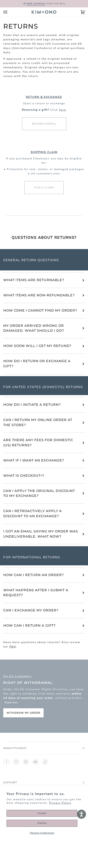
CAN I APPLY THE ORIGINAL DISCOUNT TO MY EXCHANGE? (39, 493)
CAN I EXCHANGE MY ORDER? (31, 610)
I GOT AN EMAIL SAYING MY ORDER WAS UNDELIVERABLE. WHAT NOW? (40, 533)
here (62, 109)
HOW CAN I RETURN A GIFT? (29, 625)
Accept (42, 813)
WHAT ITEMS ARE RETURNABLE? (33, 280)
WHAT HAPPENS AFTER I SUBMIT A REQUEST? (35, 592)
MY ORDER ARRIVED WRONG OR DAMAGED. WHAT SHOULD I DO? (33, 328)
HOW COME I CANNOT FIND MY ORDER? (40, 310)
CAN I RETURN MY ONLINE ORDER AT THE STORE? (37, 422)
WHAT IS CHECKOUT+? (23, 476)
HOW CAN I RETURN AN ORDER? (33, 575)
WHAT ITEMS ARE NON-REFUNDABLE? (39, 295)
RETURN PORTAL (44, 123)
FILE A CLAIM (44, 187)
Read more (11, 703)
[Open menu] (9, 12)
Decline (41, 823)
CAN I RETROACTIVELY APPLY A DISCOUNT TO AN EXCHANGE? (32, 513)
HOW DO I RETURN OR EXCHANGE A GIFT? (37, 363)
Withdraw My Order (23, 712)
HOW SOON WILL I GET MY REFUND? (37, 346)
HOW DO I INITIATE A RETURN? (32, 405)
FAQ (12, 646)
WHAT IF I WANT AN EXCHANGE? (33, 460)
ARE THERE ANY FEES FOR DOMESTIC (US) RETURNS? (38, 442)
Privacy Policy (60, 803)
